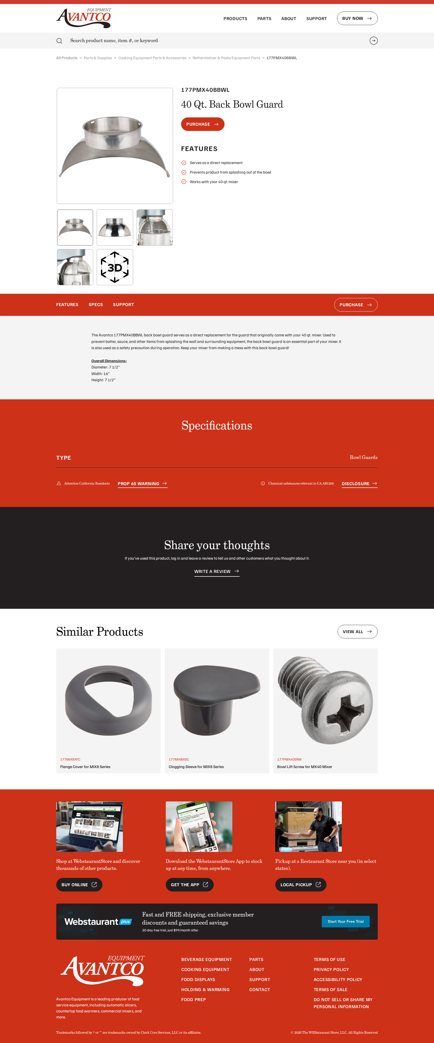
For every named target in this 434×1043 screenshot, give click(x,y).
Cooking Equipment (205, 969)
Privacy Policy (331, 969)
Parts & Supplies (98, 57)
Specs (96, 304)
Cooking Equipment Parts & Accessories (152, 57)
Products (235, 18)
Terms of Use (330, 959)
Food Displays (198, 979)
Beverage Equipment (206, 959)
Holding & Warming (205, 989)
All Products (67, 57)
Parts (264, 18)
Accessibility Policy (338, 979)
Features (67, 304)
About (288, 18)
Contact (259, 989)
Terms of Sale (331, 989)
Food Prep (193, 999)
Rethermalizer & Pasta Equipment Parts (226, 57)
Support (316, 18)
